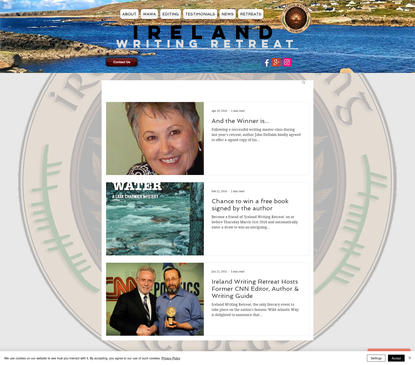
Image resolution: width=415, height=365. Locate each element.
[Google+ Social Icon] (276, 62)
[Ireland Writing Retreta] (287, 62)
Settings (376, 358)
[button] (304, 82)
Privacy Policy (170, 358)
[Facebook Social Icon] (266, 62)
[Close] (409, 358)
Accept (396, 358)
